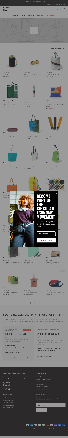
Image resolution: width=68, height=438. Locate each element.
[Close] (56, 193)
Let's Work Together (46, 240)
